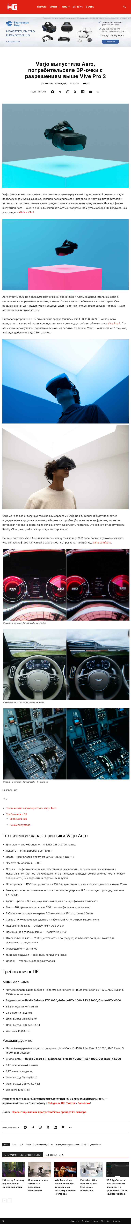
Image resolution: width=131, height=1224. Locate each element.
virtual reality (41, 1144)
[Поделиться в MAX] (52, 92)
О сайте (90, 6)
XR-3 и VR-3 (26, 212)
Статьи (53, 6)
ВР (85, 1144)
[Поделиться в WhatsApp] (67, 92)
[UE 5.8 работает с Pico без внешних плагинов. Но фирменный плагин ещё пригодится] (117, 1169)
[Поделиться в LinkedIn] (83, 92)
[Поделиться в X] (75, 92)
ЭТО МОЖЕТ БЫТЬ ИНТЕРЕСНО (22, 1155)
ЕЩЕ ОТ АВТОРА (54, 1155)
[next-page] (10, 1201)
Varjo (28, 1144)
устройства (95, 1144)
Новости (42, 6)
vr (52, 1144)
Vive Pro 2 (114, 323)
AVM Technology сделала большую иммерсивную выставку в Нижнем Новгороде (65, 1187)
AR (21, 1144)
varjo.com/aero (102, 542)
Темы (65, 6)
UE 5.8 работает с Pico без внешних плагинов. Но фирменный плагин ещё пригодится (116, 1187)
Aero (14, 1144)
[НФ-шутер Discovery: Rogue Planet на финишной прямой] (13, 1169)
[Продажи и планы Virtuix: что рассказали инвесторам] (39, 1169)
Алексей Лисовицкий (56, 83)
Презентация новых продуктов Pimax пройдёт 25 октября (49, 1112)
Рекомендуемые (20, 824)
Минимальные (18, 818)
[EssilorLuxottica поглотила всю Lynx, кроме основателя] (91, 1169)
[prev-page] (4, 1201)
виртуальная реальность (68, 1144)
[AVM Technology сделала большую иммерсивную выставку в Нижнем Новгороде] (65, 1169)
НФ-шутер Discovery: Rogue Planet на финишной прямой (13, 1183)
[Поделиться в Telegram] (60, 92)
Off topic (78, 6)
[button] (124, 7)
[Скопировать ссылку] (98, 92)
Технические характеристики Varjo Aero (31, 808)
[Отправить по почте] (90, 92)
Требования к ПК (16, 814)
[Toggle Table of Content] (5, 799)
